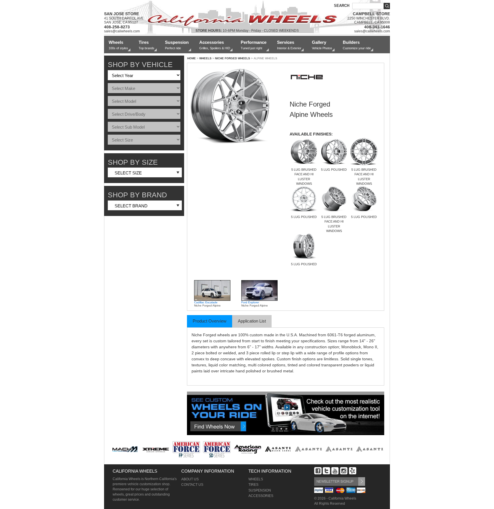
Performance (253, 45)
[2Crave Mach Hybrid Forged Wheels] (125, 449)
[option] (215, 293)
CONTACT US (192, 485)
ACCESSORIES (260, 496)
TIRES (253, 485)
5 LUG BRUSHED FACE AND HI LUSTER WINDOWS (303, 176)
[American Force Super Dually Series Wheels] (217, 449)
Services (289, 45)
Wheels (118, 45)
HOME (191, 58)
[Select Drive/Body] (144, 114)
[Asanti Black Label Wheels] (278, 449)
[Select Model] (144, 101)
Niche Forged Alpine (207, 304)
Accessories (214, 45)
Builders (357, 45)
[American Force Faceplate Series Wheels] (186, 449)
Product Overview (209, 321)
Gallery (322, 45)
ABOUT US (190, 479)
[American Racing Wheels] (247, 449)
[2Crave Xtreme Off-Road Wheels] (156, 449)
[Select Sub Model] (144, 127)
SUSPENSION (259, 490)
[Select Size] (144, 140)
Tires (146, 45)
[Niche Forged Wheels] (307, 90)
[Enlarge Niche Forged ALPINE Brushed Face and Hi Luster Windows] (234, 107)
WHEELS (205, 58)
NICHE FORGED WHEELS (232, 58)
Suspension (177, 45)
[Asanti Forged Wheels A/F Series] (308, 449)
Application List (252, 321)
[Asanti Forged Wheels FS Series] (339, 449)
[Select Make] (144, 88)
